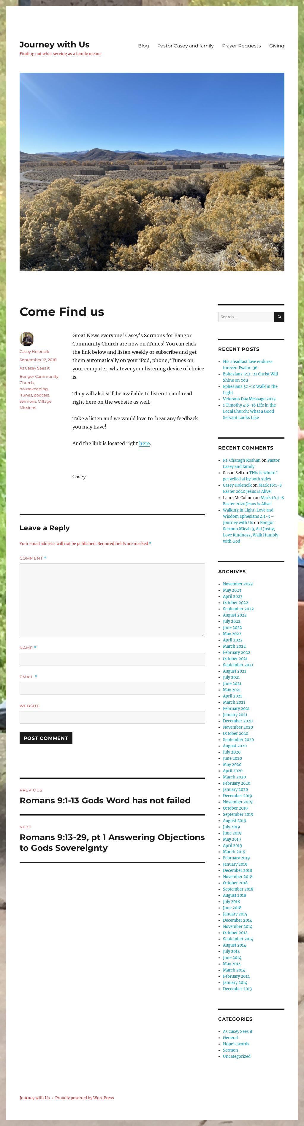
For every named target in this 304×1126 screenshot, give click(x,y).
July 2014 (231, 951)
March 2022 (234, 646)
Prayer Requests (241, 46)
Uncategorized (237, 1056)
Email (28, 676)
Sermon (230, 1050)
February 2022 (236, 652)
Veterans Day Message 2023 (249, 399)
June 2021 (232, 683)
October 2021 (235, 658)
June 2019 (232, 833)
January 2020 (235, 789)
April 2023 (232, 596)
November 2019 (238, 802)
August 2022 (235, 615)
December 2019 (237, 795)
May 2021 (232, 689)
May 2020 (232, 764)
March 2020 (234, 777)
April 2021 (232, 696)
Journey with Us (55, 44)
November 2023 (238, 584)
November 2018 (237, 876)
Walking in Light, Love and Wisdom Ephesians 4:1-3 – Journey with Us (248, 516)
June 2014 (232, 957)
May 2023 (232, 590)
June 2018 (232, 907)
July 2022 (231, 621)
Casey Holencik (34, 351)
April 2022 (233, 640)
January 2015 (235, 914)
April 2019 (232, 845)
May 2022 (232, 633)
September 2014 (238, 939)
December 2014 (237, 920)
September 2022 (238, 608)
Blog (143, 46)
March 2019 (234, 851)
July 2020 (231, 752)
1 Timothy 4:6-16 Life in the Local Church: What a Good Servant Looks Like (249, 411)
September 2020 (238, 739)
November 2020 (238, 727)
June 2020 (232, 758)
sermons (28, 401)
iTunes (26, 395)
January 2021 (235, 714)
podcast (41, 395)
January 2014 (235, 982)
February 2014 (236, 976)
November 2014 (237, 926)
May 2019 (232, 839)
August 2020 (235, 745)
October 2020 (235, 733)
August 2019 (234, 820)
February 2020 (236, 783)
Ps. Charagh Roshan (242, 460)
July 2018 (231, 901)
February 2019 (236, 858)
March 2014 (234, 970)
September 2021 (238, 665)
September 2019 (238, 814)
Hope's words (236, 1044)
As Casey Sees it (35, 368)
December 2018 (237, 870)
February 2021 (236, 708)
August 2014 (234, 945)
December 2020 (238, 721)
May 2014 (232, 963)
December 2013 (237, 988)
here (144, 443)
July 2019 (231, 826)
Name (28, 647)
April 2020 (233, 770)
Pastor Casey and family (185, 46)
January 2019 (235, 864)
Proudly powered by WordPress (84, 1097)
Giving (276, 46)
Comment (33, 558)
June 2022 (232, 627)
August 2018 (234, 895)
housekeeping (34, 388)
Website (30, 705)
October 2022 (235, 602)
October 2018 (235, 882)
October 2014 (235, 932)
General (230, 1037)
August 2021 (234, 671)
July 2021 (231, 677)
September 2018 (238, 889)
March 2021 (234, 702)
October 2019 (235, 808)
